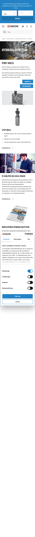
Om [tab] (29, 239)
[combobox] (9, 13)
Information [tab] (17, 239)
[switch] (30, 276)
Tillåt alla (17, 296)
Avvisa (17, 302)
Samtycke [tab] (6, 239)
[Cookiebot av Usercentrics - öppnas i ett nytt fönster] (25, 234)
